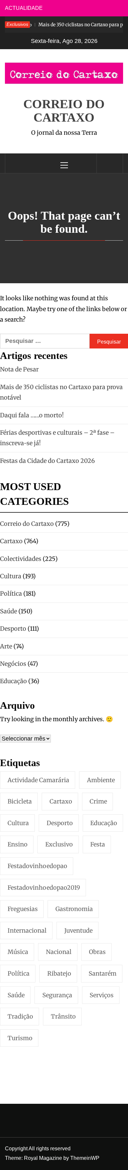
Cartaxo (61, 801)
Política (19, 973)
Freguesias (23, 909)
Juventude (78, 930)
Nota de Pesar (19, 369)
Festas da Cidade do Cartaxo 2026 (47, 461)
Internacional (27, 930)
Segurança (57, 995)
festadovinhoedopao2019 (44, 887)
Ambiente (101, 780)
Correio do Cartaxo (64, 110)
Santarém (103, 973)
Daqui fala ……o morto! (32, 415)
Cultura (18, 823)
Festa (97, 844)
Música (18, 952)
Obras (97, 952)
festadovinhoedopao (37, 866)
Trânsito (63, 1016)
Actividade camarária (38, 780)
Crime (98, 801)
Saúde (16, 995)
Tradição (20, 1016)
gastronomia (74, 909)
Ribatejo (59, 973)
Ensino (18, 844)
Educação (103, 823)
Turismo (20, 1038)
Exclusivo (59, 844)
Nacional (59, 952)
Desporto (60, 823)
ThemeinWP (84, 1158)
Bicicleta (20, 801)
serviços (102, 995)
